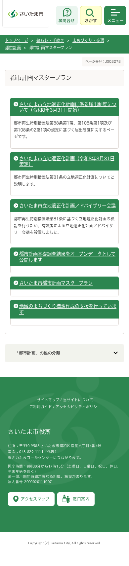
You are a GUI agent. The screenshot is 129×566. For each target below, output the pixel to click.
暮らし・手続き (50, 40)
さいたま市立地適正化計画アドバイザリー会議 (67, 205)
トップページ (16, 40)
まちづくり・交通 (88, 40)
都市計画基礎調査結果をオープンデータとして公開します (67, 256)
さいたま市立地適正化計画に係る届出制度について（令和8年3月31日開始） (67, 107)
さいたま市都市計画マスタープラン (56, 283)
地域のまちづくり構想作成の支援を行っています (67, 309)
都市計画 (13, 48)
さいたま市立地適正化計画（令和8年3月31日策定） (66, 161)
